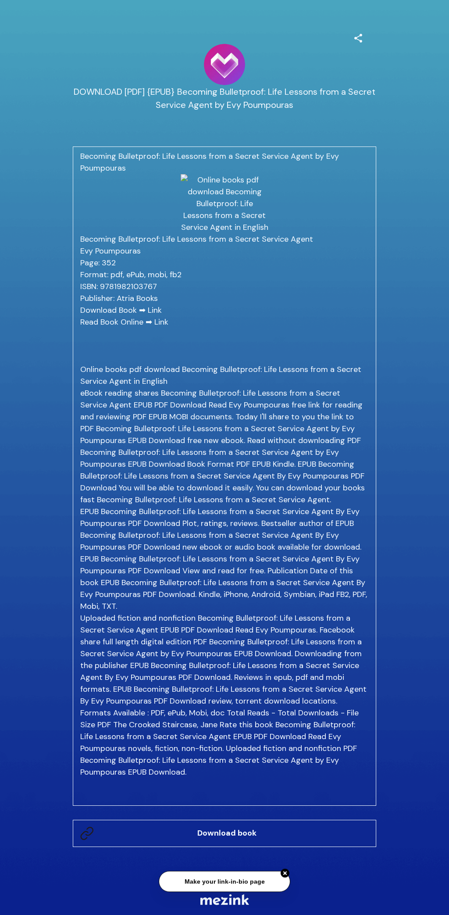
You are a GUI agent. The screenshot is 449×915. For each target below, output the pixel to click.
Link (155, 310)
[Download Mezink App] (224, 899)
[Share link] (358, 36)
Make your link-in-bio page (224, 881)
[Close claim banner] (285, 873)
